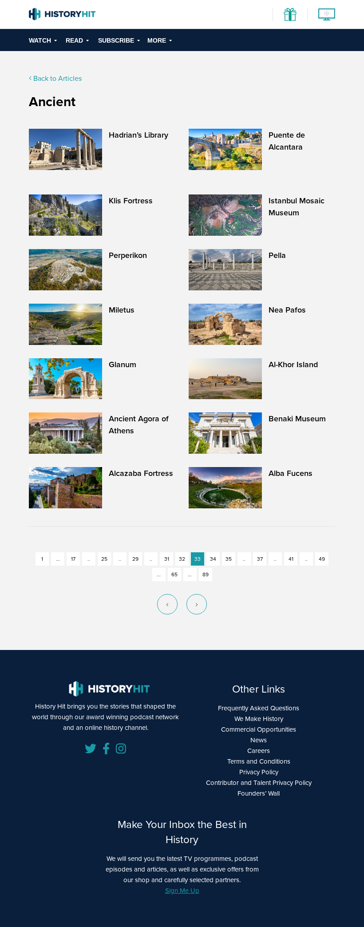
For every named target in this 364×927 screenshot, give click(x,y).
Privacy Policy (258, 771)
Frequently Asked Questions (258, 708)
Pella (277, 255)
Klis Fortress (131, 200)
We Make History (258, 718)
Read (74, 40)
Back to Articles (57, 78)
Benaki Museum (297, 418)
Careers (258, 750)
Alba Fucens (291, 473)
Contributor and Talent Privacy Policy (259, 782)
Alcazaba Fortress (141, 473)
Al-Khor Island (293, 364)
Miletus (122, 309)
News (258, 740)
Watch (40, 40)
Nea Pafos (287, 309)
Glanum (122, 364)
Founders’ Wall (258, 793)
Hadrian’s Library (138, 134)
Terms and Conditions (258, 761)
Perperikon (128, 255)
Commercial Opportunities (258, 729)
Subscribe (116, 40)
